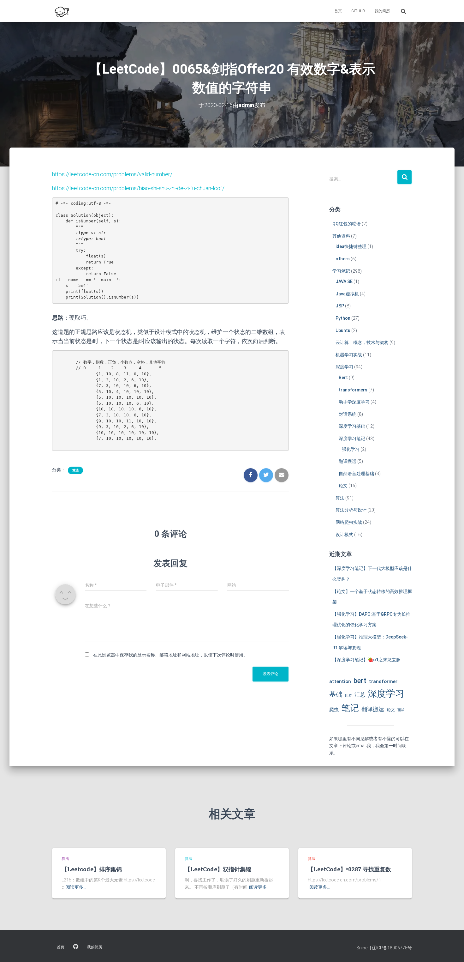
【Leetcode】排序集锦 (92, 869)
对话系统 (347, 414)
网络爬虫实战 (349, 522)
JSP (340, 305)
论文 (343, 485)
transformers (353, 389)
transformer (383, 681)
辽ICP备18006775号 (392, 947)
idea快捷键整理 (351, 246)
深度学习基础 (352, 426)
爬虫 (334, 709)
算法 (75, 470)
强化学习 (351, 449)
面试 (400, 710)
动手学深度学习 (354, 401)
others (343, 258)
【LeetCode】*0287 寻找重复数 (349, 869)
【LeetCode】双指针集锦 (218, 869)
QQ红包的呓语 (346, 223)
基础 (335, 694)
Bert (343, 377)
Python (343, 318)
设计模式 (344, 534)
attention (340, 681)
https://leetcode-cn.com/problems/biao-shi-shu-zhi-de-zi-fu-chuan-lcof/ (138, 188)
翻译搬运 (347, 461)
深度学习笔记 (352, 438)
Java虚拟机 (347, 293)
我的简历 (382, 11)
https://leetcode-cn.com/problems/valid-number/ (112, 174)
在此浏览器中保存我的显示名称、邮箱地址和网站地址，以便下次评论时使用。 (170, 654)
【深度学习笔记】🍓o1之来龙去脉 (366, 659)
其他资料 (341, 236)
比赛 (348, 695)
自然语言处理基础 (356, 473)
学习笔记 (341, 271)
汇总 (359, 695)
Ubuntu (343, 330)
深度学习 (344, 366)
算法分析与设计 (351, 509)
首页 (338, 11)
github (358, 11)
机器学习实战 (349, 354)
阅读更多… (76, 887)
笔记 (350, 708)
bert (360, 680)
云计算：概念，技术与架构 (362, 342)
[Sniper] (61, 11)
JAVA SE (344, 281)
